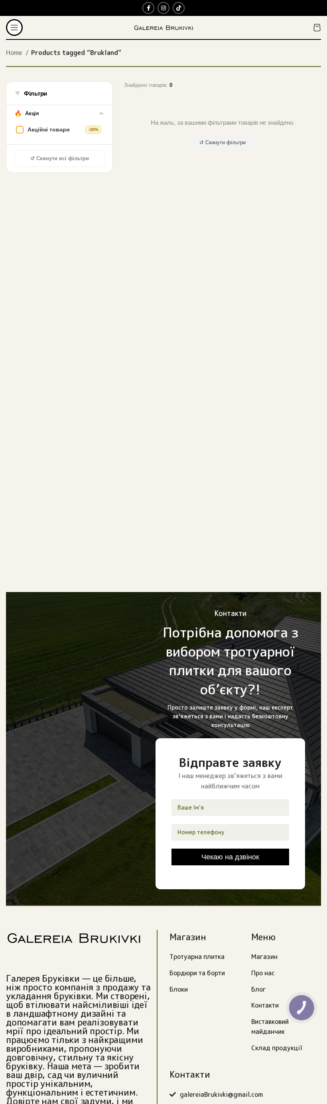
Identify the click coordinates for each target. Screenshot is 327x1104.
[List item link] (204, 957)
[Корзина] (317, 27)
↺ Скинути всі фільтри (59, 158)
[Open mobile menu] (14, 27)
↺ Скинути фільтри (222, 142)
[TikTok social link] (179, 8)
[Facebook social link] (148, 8)
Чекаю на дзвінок (230, 856)
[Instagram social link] (163, 8)
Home (15, 52)
